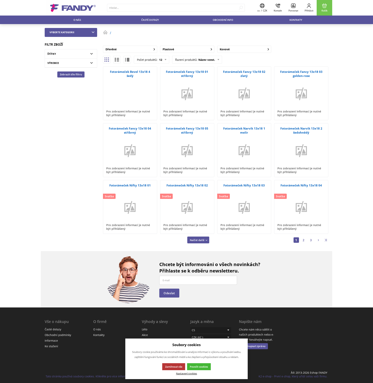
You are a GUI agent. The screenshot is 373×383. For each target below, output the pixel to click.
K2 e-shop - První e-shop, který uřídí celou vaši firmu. (293, 376)
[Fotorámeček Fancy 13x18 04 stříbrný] (130, 150)
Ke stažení (51, 346)
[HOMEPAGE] (105, 32)
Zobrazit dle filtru (71, 74)
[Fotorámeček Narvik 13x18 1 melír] (244, 150)
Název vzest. (206, 60)
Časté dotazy (150, 20)
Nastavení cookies (186, 373)
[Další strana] (318, 240)
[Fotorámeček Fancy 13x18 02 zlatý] (244, 94)
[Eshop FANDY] (73, 8)
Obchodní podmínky (58, 335)
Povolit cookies (199, 366)
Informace (51, 340)
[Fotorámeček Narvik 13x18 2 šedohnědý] (301, 150)
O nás (77, 20)
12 (160, 60)
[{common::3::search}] (240, 8)
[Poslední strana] (326, 240)
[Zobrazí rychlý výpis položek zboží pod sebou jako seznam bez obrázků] (127, 60)
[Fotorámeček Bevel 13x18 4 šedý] (130, 94)
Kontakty (295, 20)
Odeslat (169, 293)
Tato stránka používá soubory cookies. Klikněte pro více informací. (88, 376)
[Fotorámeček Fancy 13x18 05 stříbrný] (187, 150)
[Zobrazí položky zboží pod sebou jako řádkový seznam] (117, 60)
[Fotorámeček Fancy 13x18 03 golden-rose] (301, 94)
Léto (144, 329)
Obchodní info (223, 20)
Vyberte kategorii (62, 32)
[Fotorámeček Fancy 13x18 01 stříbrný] (187, 94)
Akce (145, 335)
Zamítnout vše (173, 366)
